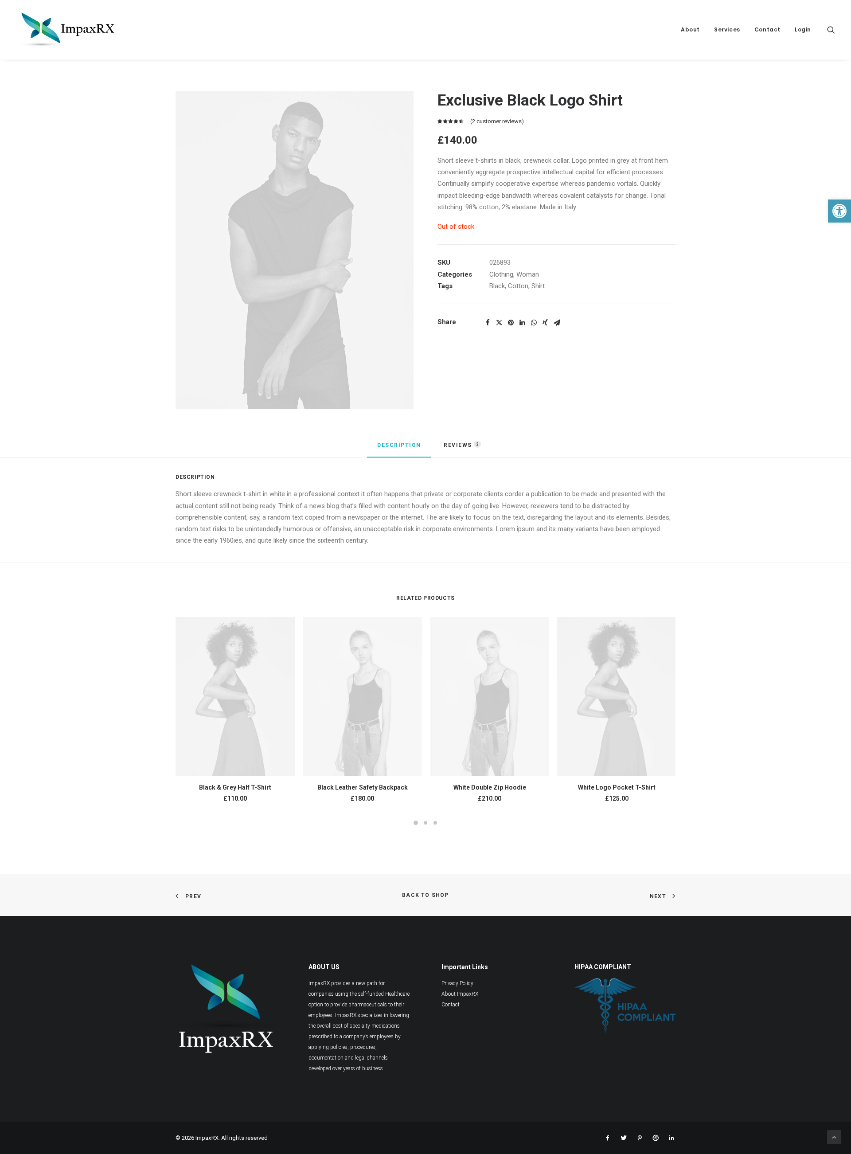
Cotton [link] (518, 286)
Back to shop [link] (425, 895)
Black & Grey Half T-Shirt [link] (235, 787)
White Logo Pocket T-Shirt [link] (617, 787)
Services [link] (727, 29)
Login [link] (803, 29)
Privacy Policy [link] (457, 983)
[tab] (399, 449)
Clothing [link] (501, 274)
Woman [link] (527, 274)
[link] (839, 211)
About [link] (690, 29)
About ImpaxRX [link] (459, 994)
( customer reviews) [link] (497, 121)
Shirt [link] (538, 286)
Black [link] (497, 286)
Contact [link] (767, 29)
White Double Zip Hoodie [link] (489, 787)
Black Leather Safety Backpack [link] (362, 787)
